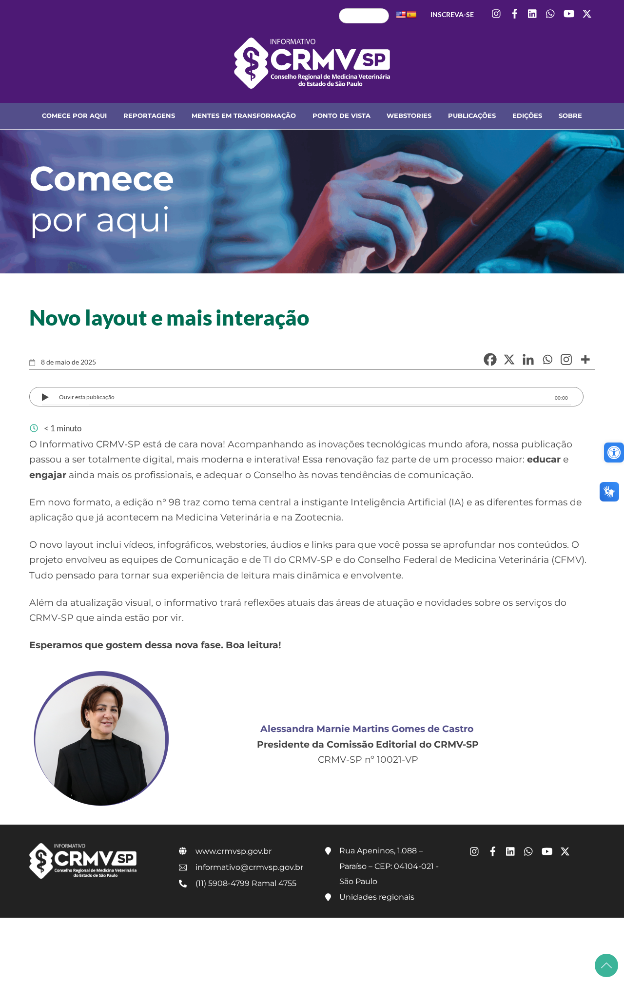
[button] (614, 453)
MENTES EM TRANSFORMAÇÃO (244, 115)
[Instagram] (566, 359)
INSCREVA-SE (452, 14)
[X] (509, 359)
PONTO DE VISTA (341, 115)
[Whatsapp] (547, 359)
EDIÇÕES (527, 115)
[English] (401, 15)
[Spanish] (411, 15)
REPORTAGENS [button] (149, 115)
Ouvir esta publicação (87, 397)
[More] (585, 359)
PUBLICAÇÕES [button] (472, 115)
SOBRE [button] (570, 115)
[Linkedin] (528, 359)
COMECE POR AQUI (74, 115)
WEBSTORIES (409, 115)
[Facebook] (490, 359)
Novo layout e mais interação (169, 317)
